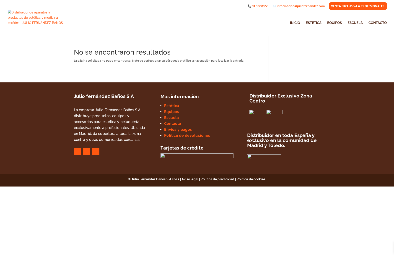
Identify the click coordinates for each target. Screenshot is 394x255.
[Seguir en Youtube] (95, 151)
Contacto (172, 123)
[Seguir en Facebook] (77, 151)
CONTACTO (377, 23)
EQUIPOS (334, 23)
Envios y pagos (178, 129)
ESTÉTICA (313, 23)
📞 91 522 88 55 (258, 6)
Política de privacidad (217, 179)
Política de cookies (251, 179)
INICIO (295, 23)
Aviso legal (190, 179)
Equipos (171, 112)
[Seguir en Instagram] (86, 151)
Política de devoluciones (187, 135)
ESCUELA (355, 23)
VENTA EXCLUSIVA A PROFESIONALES (357, 6)
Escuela (171, 118)
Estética (171, 106)
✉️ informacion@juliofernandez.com (298, 6)
